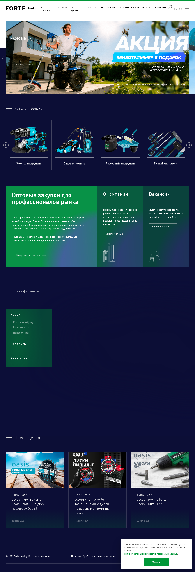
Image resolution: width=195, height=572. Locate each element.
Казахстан (19, 358)
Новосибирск (21, 332)
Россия (16, 314)
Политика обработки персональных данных (93, 556)
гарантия (146, 7)
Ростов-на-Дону (23, 322)
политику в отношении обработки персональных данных (150, 553)
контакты (123, 7)
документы (160, 7)
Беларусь (18, 344)
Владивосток (21, 327)
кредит (135, 7)
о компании (46, 8)
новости (98, 7)
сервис (88, 7)
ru (175, 8)
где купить (74, 8)
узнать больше (24, 63)
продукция (63, 7)
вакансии (111, 7)
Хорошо (156, 562)
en (180, 8)
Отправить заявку (28, 255)
